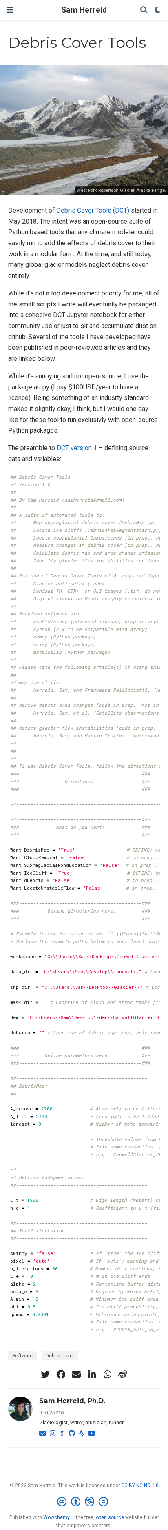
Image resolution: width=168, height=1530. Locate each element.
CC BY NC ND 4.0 (140, 1485)
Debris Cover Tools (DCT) (92, 210)
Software (22, 1356)
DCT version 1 (77, 448)
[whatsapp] (107, 1374)
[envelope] (76, 1374)
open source (110, 1517)
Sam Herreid (84, 10)
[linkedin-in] (92, 1374)
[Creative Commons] (84, 1502)
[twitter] (45, 1374)
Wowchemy (56, 1517)
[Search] (144, 10)
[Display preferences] (157, 10)
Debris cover (60, 1356)
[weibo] (123, 1374)
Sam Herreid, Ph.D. (72, 1401)
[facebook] (61, 1374)
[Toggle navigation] (10, 10)
